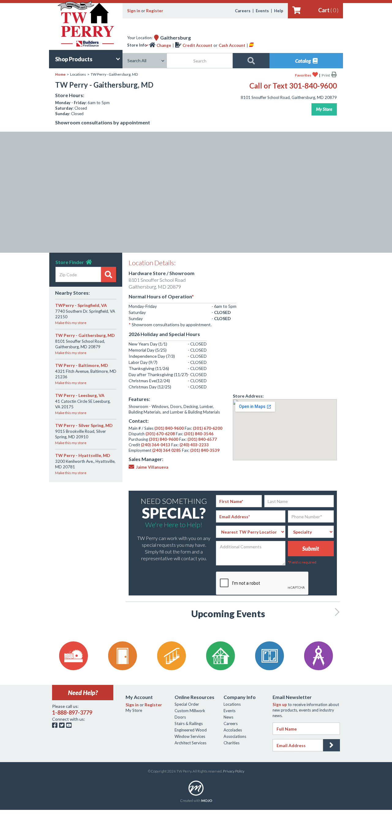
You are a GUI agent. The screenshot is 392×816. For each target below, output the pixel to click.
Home (60, 74)
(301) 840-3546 (198, 433)
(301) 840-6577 (202, 439)
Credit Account (197, 45)
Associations (235, 736)
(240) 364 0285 (166, 450)
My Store (324, 109)
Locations (232, 704)
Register (154, 10)
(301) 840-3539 (205, 450)
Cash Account (232, 45)
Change (163, 45)
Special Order (187, 704)
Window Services (190, 736)
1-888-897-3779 (72, 712)
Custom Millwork (190, 710)
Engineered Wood (191, 729)
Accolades (233, 729)
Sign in (133, 10)
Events (262, 10)
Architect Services (190, 742)
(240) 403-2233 (194, 444)
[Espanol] (251, 45)
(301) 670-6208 (160, 433)
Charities (231, 742)
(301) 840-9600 (169, 428)
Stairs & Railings (189, 723)
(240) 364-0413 (155, 444)
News (228, 717)
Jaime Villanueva (148, 467)
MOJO (206, 800)
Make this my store (70, 322)
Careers (243, 10)
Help (278, 10)
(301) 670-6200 (207, 428)
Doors (180, 717)
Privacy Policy (233, 771)
